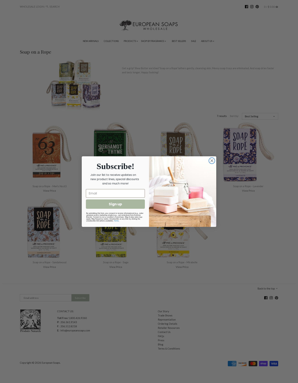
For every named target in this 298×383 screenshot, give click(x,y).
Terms (116, 221)
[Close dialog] (212, 161)
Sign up (115, 204)
